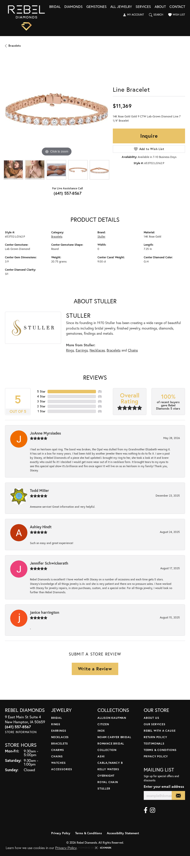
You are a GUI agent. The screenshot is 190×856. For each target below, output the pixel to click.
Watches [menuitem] (58, 763)
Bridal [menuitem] (56, 718)
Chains (133, 350)
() (100, 391)
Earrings (82, 350)
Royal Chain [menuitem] (107, 782)
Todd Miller (39, 490)
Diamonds (73, 7)
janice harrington (44, 612)
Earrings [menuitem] (58, 730)
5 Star (41, 391)
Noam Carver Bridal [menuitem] (114, 737)
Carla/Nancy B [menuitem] (110, 763)
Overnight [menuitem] (106, 775)
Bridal (55, 7)
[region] (56, 106)
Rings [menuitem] (55, 724)
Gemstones (96, 7)
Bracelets (14, 45)
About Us (151, 718)
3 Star (41, 401)
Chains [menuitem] (57, 756)
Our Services (155, 724)
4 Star (41, 396)
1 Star (42, 411)
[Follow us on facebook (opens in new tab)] (145, 810)
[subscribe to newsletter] (178, 795)
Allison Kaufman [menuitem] (111, 718)
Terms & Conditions (160, 750)
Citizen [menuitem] (103, 724)
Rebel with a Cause (159, 730)
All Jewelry (121, 7)
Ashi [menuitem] (101, 756)
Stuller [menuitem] (103, 788)
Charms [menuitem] (57, 750)
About (160, 7)
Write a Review (95, 669)
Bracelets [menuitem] (59, 743)
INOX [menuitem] (101, 730)
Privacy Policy (156, 756)
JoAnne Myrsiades (45, 433)
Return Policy (155, 737)
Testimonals (154, 743)
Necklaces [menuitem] (60, 737)
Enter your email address (164, 786)
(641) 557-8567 (67, 193)
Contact (177, 7)
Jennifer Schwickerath (49, 563)
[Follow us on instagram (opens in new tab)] (152, 810)
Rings (70, 350)
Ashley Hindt (40, 526)
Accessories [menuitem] (61, 769)
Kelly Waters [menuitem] (108, 769)
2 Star (41, 406)
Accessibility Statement (123, 833)
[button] (133, 15)
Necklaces (97, 350)
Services (143, 7)
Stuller (101, 236)
